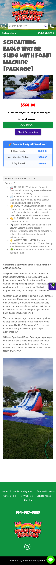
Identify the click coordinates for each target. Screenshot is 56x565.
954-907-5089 (46, 33)
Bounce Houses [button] (45, 491)
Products (14, 491)
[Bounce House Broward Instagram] (27, 547)
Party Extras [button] (26, 496)
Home (4, 491)
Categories (26, 491)
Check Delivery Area (28, 132)
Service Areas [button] (44, 496)
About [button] (27, 500)
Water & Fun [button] (9, 496)
